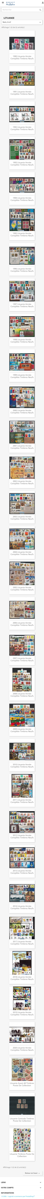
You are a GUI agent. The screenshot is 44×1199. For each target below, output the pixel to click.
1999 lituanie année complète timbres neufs (22, 376)
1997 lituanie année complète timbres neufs (22, 305)
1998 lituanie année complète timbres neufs (22, 340)
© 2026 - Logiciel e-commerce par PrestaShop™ (18, 1196)
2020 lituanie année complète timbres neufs (22, 1048)
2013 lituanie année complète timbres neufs (22, 871)
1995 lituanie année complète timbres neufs (22, 234)
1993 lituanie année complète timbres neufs (22, 163)
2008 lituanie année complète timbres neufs (22, 694)
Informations (7, 1193)
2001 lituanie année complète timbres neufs (22, 446)
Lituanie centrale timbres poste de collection (22, 1119)
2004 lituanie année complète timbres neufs (22, 553)
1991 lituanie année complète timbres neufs (22, 92)
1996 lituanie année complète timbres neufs (22, 269)
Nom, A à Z (22, 22)
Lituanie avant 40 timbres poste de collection (22, 1084)
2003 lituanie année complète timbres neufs (22, 517)
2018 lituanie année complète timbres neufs (22, 978)
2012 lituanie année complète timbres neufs (22, 836)
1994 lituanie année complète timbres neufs (22, 199)
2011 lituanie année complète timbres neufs (22, 800)
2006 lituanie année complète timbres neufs (22, 623)
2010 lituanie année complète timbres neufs (22, 765)
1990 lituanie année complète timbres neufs (22, 57)
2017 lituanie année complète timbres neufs (22, 942)
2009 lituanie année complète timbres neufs (22, 730)
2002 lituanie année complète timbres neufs (22, 482)
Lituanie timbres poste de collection (22, 1155)
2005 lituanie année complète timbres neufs (22, 588)
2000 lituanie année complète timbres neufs (22, 411)
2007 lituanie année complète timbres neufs (22, 659)
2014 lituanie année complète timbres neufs (22, 907)
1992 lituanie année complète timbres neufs (22, 128)
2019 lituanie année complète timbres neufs (22, 1013)
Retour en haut (32, 1173)
